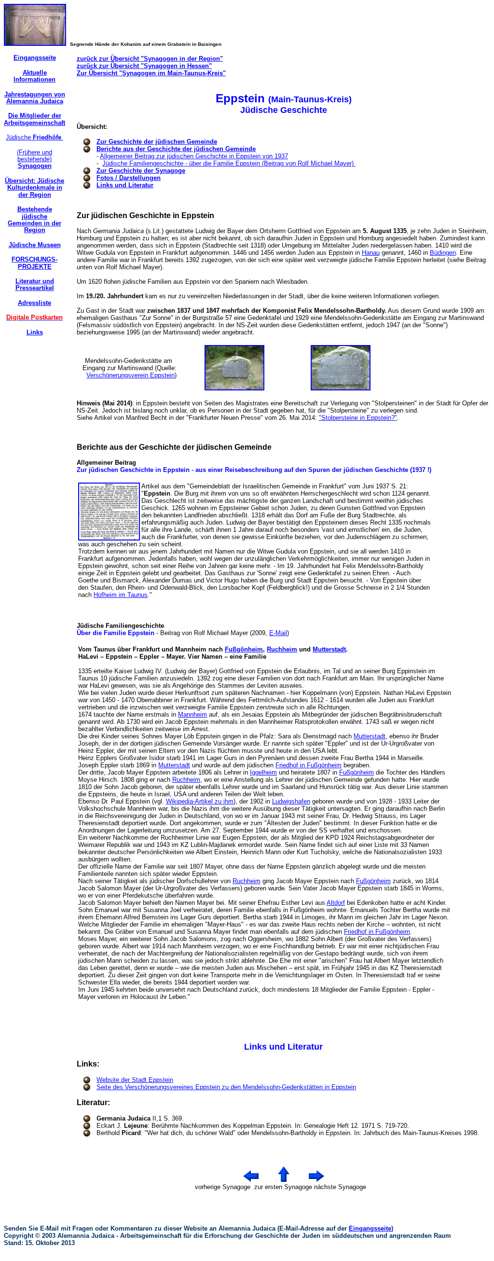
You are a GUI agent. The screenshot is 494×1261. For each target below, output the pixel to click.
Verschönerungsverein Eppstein (130, 375)
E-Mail (278, 633)
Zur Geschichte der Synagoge (140, 170)
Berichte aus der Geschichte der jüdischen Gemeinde (176, 148)
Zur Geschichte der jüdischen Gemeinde (156, 141)
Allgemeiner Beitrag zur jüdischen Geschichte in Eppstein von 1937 (194, 156)
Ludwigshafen (291, 801)
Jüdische (34, 137)
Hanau (371, 252)
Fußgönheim (244, 649)
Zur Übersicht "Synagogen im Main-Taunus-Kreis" (151, 73)
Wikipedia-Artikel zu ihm (199, 801)
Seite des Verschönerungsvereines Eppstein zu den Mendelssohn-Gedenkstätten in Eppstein (226, 1087)
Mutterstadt (329, 649)
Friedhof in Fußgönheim (308, 765)
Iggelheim (263, 772)
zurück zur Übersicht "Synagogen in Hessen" (144, 65)
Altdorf (336, 902)
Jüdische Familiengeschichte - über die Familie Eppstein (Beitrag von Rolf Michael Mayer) (229, 163)
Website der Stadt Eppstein (134, 1079)
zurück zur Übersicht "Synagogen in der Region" (150, 58)
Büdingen (443, 252)
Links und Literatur (124, 185)
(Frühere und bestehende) (34, 159)
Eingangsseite (370, 1228)
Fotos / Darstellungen (128, 177)
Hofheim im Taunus (121, 594)
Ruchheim (282, 649)
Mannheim (192, 714)
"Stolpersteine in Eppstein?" (358, 417)
